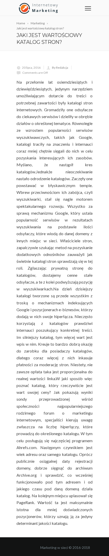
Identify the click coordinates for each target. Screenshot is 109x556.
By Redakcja (60, 67)
